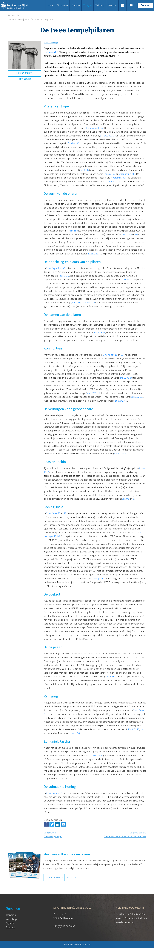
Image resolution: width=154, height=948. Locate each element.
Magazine (72, 877)
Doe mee (76, 5)
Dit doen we (62, 5)
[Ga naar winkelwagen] (131, 5)
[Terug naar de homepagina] (17, 5)
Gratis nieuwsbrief (54, 877)
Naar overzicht (24, 72)
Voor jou (87, 5)
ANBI (141, 914)
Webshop (99, 5)
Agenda (10, 923)
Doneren (145, 5)
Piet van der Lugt (51, 42)
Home (50, 5)
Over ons (112, 5)
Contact (10, 927)
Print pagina (24, 78)
